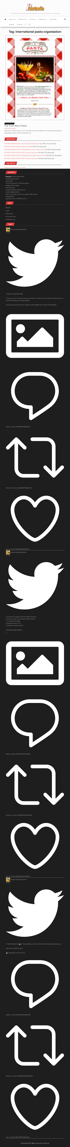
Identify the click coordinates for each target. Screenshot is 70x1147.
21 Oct (8, 883)
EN (29, 24)
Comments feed (11, 216)
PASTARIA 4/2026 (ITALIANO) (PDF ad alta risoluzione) (21, 158)
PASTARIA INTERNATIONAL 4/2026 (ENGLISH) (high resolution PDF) (24, 155)
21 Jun (8, 232)
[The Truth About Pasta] (35, 78)
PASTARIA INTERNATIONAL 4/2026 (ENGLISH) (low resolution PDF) (24, 149)
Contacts (19, 24)
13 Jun (8, 555)
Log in (7, 210)
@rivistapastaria (21, 229)
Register (11, 24)
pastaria (13, 229)
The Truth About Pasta (15, 125)
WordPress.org (10, 219)
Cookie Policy (46, 1143)
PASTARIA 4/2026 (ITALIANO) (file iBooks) (17, 146)
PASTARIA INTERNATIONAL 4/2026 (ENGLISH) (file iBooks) (21, 143)
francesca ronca (10, 128)
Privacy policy (39, 1143)
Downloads (53, 19)
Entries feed (9, 213)
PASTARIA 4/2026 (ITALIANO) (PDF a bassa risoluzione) (21, 152)
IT (25, 24)
